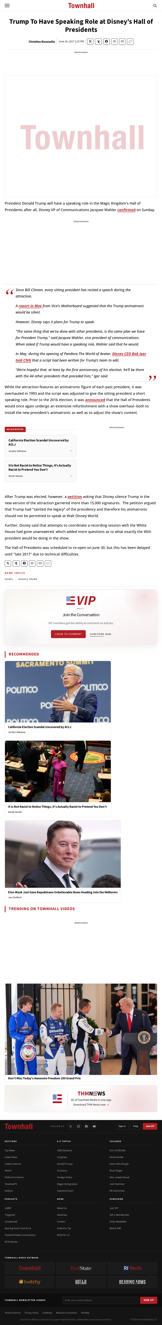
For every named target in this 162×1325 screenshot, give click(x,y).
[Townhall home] (18, 1126)
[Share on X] (90, 42)
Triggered (10, 1215)
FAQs (135, 1126)
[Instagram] (78, 1126)
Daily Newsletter (118, 1221)
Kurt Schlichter (118, 1150)
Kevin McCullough (119, 1164)
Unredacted (11, 1221)
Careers (61, 1221)
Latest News (11, 1157)
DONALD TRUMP (27, 579)
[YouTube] (94, 1126)
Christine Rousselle (42, 42)
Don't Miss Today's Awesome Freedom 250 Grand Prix (44, 1078)
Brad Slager (116, 1170)
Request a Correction (66, 1313)
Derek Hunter (15, 812)
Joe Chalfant (15, 897)
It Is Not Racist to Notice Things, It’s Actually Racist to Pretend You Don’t (57, 807)
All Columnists (117, 1191)
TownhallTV (11, 1184)
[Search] (155, 5)
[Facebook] (86, 1126)
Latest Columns (13, 1164)
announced (95, 399)
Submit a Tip (64, 1228)
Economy (62, 1170)
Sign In (122, 1126)
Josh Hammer (117, 1184)
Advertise (62, 1215)
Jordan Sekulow (16, 732)
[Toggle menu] (7, 5)
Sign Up (149, 1300)
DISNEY (9, 579)
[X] (70, 1126)
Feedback (47, 1313)
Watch (8, 1170)
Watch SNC (115, 1228)
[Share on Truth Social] (98, 42)
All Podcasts (11, 1242)
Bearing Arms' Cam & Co (18, 1228)
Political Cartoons (14, 1177)
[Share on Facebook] (106, 42)
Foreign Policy (64, 1177)
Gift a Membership (119, 1215)
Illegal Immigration (67, 1184)
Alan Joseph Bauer (120, 1177)
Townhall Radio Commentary (20, 1235)
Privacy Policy (32, 1313)
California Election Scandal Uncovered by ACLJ (39, 727)
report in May (30, 305)
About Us (62, 1208)
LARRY (8, 1208)
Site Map (85, 1313)
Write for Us (63, 1235)
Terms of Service (13, 1313)
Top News (10, 1150)
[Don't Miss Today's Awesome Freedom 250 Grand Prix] (81, 1029)
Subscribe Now (100, 634)
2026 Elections (64, 1150)
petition (75, 496)
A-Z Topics (64, 1141)
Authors (9, 1191)
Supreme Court (65, 1191)
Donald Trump (65, 1164)
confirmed (126, 209)
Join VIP (150, 1126)
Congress (62, 1157)
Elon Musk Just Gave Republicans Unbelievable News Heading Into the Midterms (63, 892)
